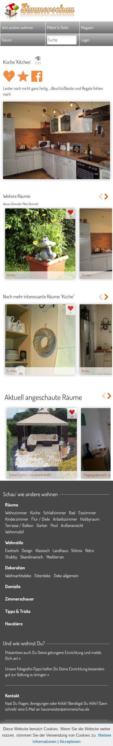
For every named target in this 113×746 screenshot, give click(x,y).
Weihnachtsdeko (18, 575)
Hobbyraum (89, 519)
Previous (100, 196)
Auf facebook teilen (37, 76)
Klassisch (43, 550)
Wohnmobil (14, 531)
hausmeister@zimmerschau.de (65, 709)
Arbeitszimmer (65, 519)
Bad (72, 512)
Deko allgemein (66, 575)
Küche (35, 512)
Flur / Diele (40, 519)
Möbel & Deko (57, 27)
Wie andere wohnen (17, 27)
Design (27, 550)
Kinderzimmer (16, 519)
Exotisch (12, 550)
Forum (7, 39)
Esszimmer (87, 512)
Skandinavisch (31, 556)
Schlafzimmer (54, 512)
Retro (89, 550)
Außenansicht (72, 525)
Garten (41, 525)
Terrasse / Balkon (19, 525)
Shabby (11, 556)
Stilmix (76, 550)
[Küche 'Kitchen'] (56, 140)
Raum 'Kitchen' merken (23, 76)
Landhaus (60, 550)
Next (107, 196)
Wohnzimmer (16, 512)
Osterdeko (42, 575)
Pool (54, 525)
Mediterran (55, 556)
